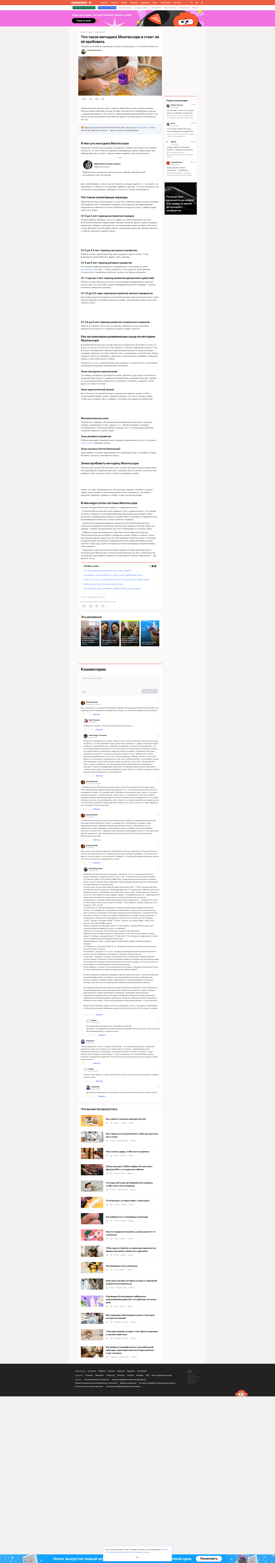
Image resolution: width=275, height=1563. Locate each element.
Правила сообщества (128, 1383)
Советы (123, 1123)
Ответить (96, 714)
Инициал (139, 1375)
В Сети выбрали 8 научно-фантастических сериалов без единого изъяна (180, 155)
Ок (138, 1557)
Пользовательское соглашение (96, 1380)
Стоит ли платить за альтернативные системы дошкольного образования (116, 579)
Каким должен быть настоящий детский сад (103, 584)
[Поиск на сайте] (191, 2)
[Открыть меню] (158, 702)
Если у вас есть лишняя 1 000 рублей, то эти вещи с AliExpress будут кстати (180, 117)
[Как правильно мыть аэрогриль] (120, 1268)
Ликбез (123, 1155)
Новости (130, 1173)
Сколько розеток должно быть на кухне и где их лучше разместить (181, 135)
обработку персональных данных (137, 1552)
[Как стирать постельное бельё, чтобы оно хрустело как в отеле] (120, 1137)
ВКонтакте (99, 1375)
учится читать (87, 443)
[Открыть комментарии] (111, 1123)
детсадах (95, 363)
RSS (147, 1375)
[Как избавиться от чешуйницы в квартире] (120, 1219)
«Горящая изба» (122, 1141)
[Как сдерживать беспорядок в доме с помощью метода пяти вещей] (120, 1318)
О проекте (92, 1371)
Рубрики (102, 1371)
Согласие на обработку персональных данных (157, 1383)
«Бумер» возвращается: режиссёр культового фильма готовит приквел (179, 174)
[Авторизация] (202, 2)
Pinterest (120, 1375)
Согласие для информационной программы (123, 1386)
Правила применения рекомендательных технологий (96, 1383)
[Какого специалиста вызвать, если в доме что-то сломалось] (120, 1235)
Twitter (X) (110, 1375)
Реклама (124, 644)
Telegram (89, 1375)
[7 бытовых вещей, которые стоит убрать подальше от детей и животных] (120, 1335)
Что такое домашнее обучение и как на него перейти (107, 570)
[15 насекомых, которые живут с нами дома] (120, 1202)
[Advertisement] (120, 238)
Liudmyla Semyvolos (94, 50)
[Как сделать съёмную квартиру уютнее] (120, 1121)
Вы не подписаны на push (162, 1375)
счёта (118, 425)
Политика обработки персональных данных (129, 1380)
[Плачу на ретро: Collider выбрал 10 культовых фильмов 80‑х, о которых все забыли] (120, 1170)
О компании (142, 1371)
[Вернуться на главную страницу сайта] (79, 2)
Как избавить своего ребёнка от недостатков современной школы (113, 575)
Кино (123, 1173)
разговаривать (87, 269)
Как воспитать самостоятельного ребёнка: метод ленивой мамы (112, 588)
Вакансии (131, 1371)
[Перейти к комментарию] (181, 111)
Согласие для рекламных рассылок (89, 1386)
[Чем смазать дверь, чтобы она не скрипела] (120, 1153)
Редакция (121, 1371)
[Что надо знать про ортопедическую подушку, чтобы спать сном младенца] (120, 1186)
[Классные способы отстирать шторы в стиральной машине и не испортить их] (120, 1284)
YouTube (130, 1375)
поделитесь (143, 127)
